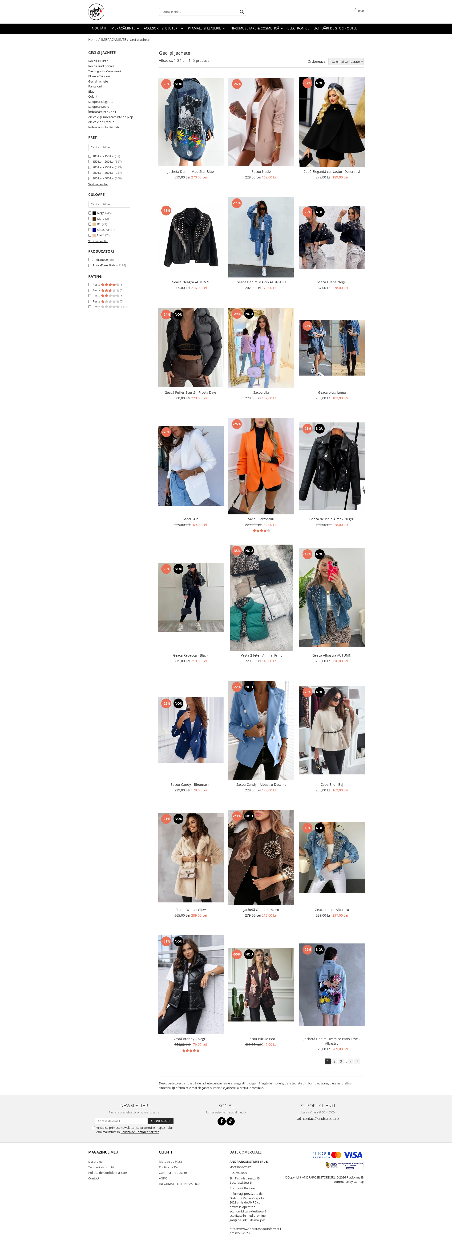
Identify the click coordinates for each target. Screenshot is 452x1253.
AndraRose (100, 259)
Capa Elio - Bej (332, 784)
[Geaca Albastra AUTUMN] (332, 597)
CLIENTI (165, 1152)
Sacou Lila (261, 392)
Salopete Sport (98, 106)
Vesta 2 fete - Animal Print (261, 655)
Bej (99, 224)
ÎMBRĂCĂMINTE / (115, 39)
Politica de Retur (170, 1167)
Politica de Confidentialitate (140, 1132)
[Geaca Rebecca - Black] (191, 597)
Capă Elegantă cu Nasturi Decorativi (331, 171)
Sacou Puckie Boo (261, 1039)
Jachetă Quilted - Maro (261, 909)
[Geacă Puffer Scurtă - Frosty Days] (191, 347)
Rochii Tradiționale (101, 66)
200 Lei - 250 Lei (103, 167)
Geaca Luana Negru (331, 282)
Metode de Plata (170, 1161)
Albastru (102, 229)
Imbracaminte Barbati (103, 127)
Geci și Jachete (98, 81)
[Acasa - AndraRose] (111, 12)
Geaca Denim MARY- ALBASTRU (261, 282)
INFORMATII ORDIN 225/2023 (179, 1184)
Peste (97, 284)
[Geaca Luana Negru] (332, 237)
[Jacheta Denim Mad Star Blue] (191, 122)
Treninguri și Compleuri (104, 71)
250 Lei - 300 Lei (103, 172)
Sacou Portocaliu (261, 519)
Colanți (93, 96)
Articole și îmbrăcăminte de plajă (110, 117)
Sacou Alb (190, 519)
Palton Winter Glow (191, 909)
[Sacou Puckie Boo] (261, 984)
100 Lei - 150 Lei (103, 156)
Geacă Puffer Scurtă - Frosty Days (191, 392)
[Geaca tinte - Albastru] (332, 857)
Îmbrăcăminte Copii (102, 112)
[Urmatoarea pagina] (357, 1061)
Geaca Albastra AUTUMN (331, 655)
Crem (100, 235)
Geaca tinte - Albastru (332, 909)
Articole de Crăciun (101, 122)
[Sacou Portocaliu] (261, 466)
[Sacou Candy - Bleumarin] (191, 730)
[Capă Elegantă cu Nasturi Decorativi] (332, 122)
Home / (94, 39)
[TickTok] (230, 1121)
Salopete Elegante (100, 101)
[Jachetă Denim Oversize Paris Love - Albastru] (332, 984)
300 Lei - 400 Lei (103, 178)
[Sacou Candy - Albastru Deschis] (261, 730)
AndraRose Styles (105, 265)
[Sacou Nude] (261, 122)
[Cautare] (242, 12)
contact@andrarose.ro (320, 1118)
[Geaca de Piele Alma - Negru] (332, 465)
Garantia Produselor (173, 1172)
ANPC (163, 1178)
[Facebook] (222, 1121)
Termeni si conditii (101, 1167)
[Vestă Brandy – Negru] (191, 984)
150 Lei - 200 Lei (103, 161)
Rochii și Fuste (98, 61)
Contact (93, 1178)
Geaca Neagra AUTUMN (190, 282)
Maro (100, 218)
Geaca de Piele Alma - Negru (331, 519)
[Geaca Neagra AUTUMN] (191, 237)
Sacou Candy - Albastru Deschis (261, 784)
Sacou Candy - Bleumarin (190, 784)
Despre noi (95, 1161)
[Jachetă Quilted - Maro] (261, 857)
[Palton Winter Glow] (191, 858)
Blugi (91, 91)
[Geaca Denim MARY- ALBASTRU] (261, 237)
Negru (101, 213)
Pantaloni (95, 86)
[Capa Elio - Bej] (332, 730)
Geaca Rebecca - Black (190, 655)
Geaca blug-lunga (332, 392)
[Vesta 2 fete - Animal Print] (261, 598)
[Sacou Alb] (191, 466)
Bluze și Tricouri (99, 76)
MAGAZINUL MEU (103, 1152)
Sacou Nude (261, 171)
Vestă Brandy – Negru (191, 1039)
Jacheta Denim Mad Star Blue (191, 171)
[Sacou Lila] (261, 348)
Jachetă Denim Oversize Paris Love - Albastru (332, 1041)
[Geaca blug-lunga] (332, 348)
